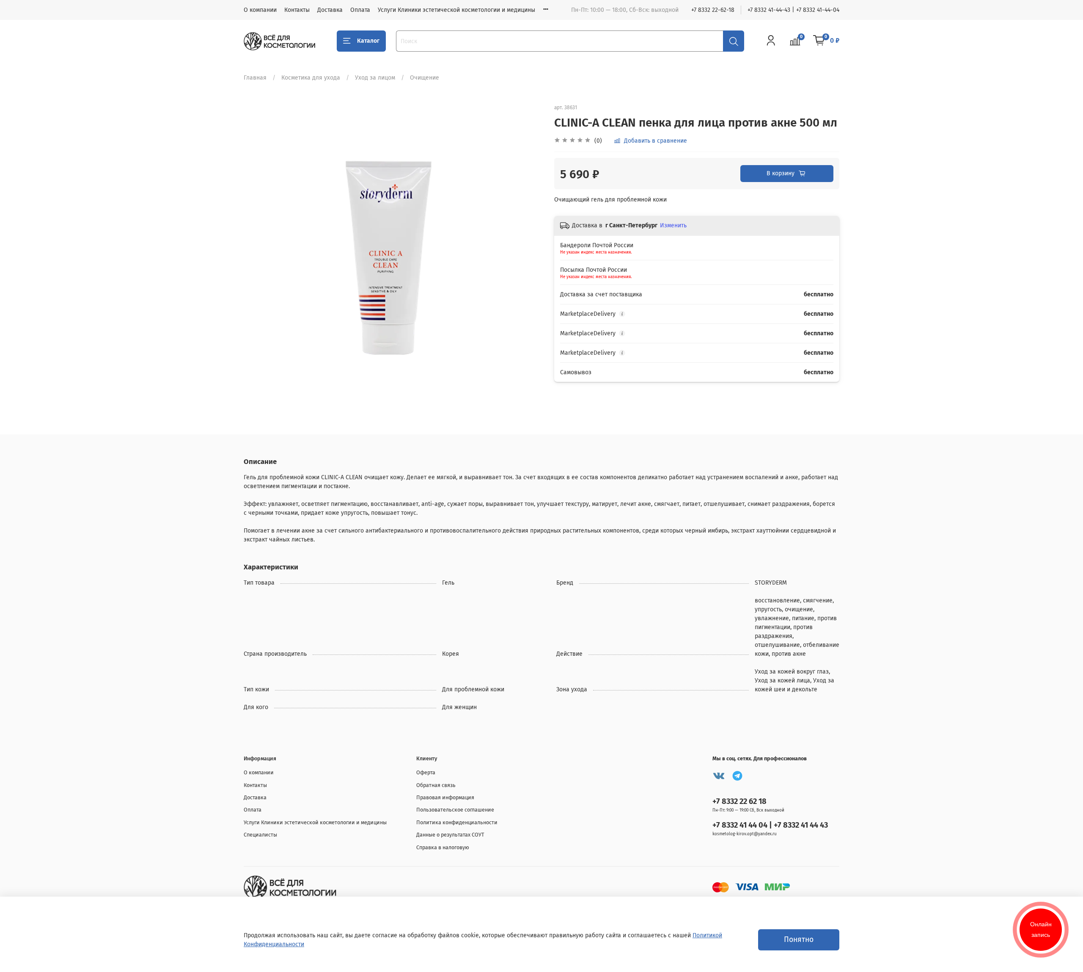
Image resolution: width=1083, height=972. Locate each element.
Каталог (368, 40)
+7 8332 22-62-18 (712, 10)
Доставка (330, 10)
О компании (260, 10)
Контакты (297, 10)
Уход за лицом (375, 77)
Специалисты (260, 834)
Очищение (424, 77)
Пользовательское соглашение (455, 809)
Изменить (673, 225)
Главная (255, 77)
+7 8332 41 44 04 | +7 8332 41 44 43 (770, 825)
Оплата (360, 10)
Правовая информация (445, 797)
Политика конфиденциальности (457, 822)
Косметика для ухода (310, 77)
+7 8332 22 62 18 (739, 801)
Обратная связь (436, 785)
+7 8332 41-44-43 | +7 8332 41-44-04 (793, 10)
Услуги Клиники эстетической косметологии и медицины (456, 10)
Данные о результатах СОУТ (450, 834)
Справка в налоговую (442, 847)
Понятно (799, 939)
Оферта (425, 772)
